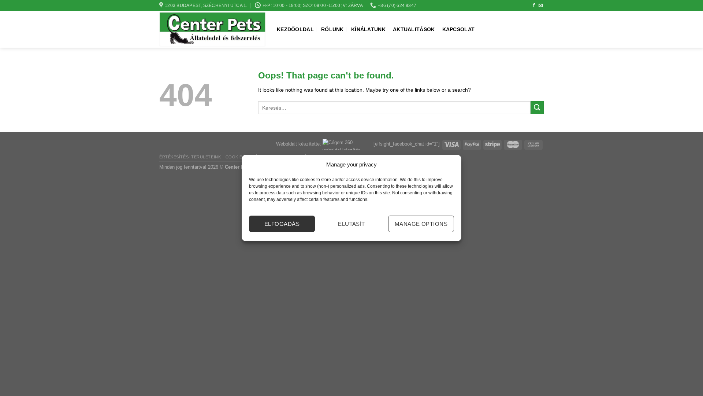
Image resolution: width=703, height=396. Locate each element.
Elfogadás (282, 224)
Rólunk (332, 29)
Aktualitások (414, 29)
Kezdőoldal (295, 29)
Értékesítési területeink (190, 157)
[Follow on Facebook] (534, 5)
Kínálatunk (368, 29)
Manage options (421, 224)
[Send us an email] (541, 5)
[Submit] (537, 107)
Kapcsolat (458, 29)
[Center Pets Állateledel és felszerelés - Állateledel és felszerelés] (212, 29)
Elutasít (351, 224)
